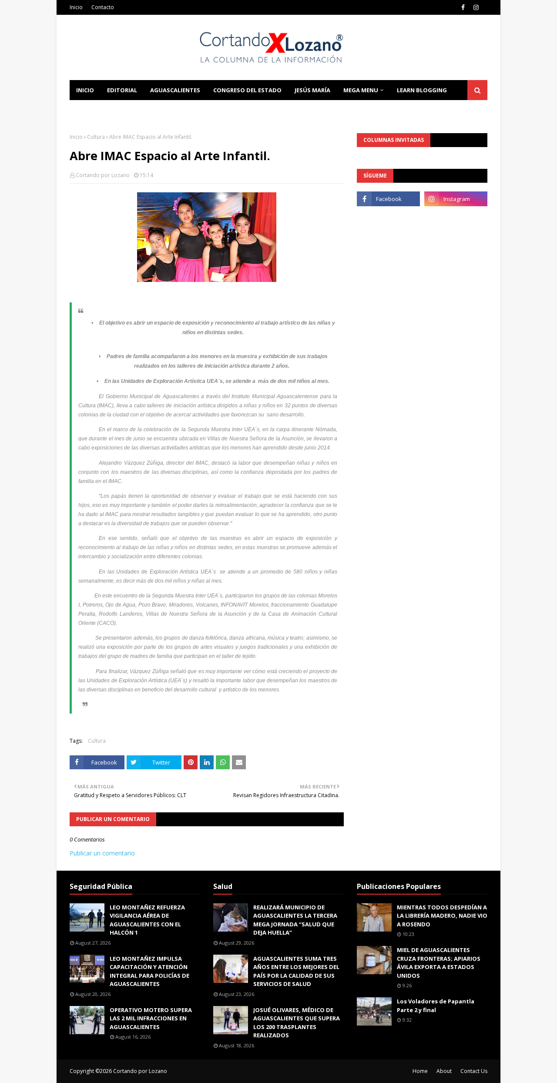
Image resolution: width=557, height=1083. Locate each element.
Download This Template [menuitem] (187, 110)
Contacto (102, 7)
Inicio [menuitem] (85, 90)
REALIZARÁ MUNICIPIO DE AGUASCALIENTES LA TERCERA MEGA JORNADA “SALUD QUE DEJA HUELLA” (295, 920)
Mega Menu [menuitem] (360, 90)
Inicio (76, 7)
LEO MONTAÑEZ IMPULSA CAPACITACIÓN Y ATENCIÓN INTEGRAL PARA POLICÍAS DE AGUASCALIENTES (149, 971)
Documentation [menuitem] (102, 110)
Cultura (96, 137)
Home (420, 1071)
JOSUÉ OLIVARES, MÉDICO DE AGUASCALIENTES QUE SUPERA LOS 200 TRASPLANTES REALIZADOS (296, 1022)
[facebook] (463, 7)
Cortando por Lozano (103, 175)
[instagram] (476, 7)
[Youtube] (388, 218)
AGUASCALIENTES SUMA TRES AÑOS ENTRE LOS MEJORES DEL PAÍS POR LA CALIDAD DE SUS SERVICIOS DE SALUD (296, 971)
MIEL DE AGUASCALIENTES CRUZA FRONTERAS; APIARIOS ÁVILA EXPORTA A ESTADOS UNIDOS (438, 962)
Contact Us (473, 1071)
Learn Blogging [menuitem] (422, 90)
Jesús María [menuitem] (312, 90)
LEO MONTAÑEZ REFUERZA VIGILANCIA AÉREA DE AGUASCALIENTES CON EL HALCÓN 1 (147, 920)
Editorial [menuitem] (122, 90)
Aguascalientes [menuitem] (175, 90)
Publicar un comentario (102, 853)
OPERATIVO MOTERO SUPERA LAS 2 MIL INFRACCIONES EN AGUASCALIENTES (151, 1018)
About (444, 1071)
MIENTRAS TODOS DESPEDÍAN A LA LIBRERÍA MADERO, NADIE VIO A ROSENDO (442, 915)
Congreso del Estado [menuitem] (247, 90)
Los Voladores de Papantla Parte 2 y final (435, 1005)
